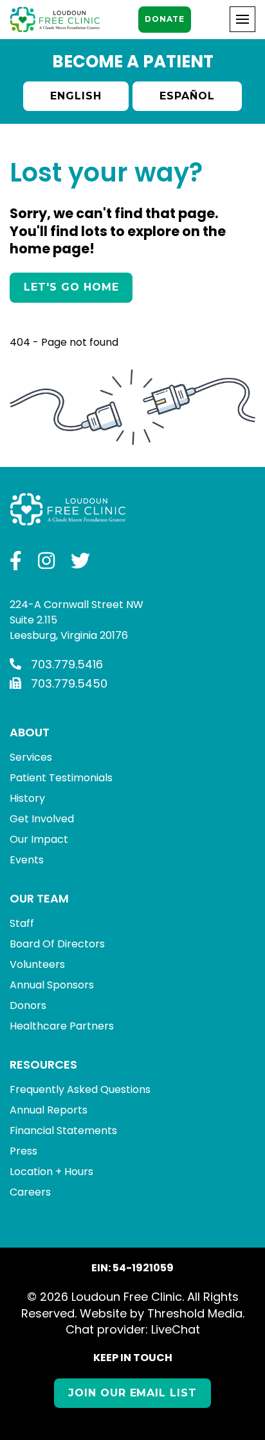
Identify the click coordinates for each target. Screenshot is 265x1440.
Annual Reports (48, 1110)
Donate (164, 19)
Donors (28, 1005)
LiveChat (175, 1329)
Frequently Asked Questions (80, 1089)
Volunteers (37, 964)
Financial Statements (63, 1130)
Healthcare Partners (62, 1026)
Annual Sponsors (52, 985)
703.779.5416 (67, 664)
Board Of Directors (57, 943)
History (27, 798)
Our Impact (39, 839)
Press (23, 1151)
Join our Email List (132, 1393)
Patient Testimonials (61, 777)
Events (27, 859)
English (76, 96)
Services (31, 757)
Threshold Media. (195, 1313)
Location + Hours (51, 1171)
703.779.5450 (69, 683)
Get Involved (42, 818)
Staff (22, 923)
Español (187, 96)
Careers (30, 1192)
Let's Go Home (71, 287)
